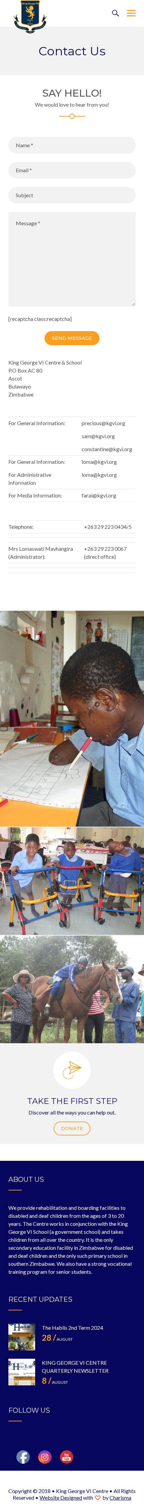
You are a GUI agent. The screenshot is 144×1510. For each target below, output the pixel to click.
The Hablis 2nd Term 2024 (72, 1327)
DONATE (72, 1129)
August (57, 1339)
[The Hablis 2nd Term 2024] (21, 1337)
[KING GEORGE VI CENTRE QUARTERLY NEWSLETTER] (21, 1372)
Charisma (120, 1497)
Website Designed (61, 1497)
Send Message (72, 338)
